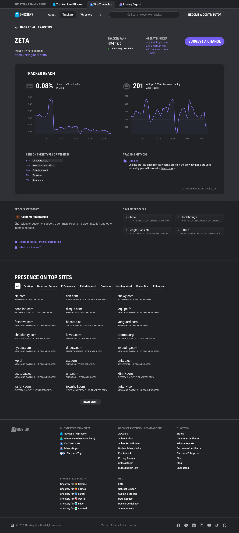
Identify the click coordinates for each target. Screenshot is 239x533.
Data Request (125, 498)
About (51, 14)
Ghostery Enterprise (188, 453)
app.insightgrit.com (157, 42)
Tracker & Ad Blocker (69, 4)
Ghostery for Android (73, 508)
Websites (86, 14)
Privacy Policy (118, 525)
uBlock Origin (125, 463)
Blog (179, 463)
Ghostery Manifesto (188, 438)
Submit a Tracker (127, 493)
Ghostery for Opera (72, 498)
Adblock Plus (125, 438)
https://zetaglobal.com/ (31, 55)
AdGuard (123, 433)
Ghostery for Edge (72, 503)
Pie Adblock (124, 453)
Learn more (167, 168)
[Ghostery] (24, 14)
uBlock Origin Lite (128, 468)
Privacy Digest (132, 4)
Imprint (133, 525)
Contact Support (127, 489)
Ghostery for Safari (72, 493)
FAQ (120, 484)
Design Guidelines (128, 503)
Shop (179, 458)
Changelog (183, 468)
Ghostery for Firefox (73, 489)
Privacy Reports (185, 443)
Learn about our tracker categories (40, 241)
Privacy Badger (126, 458)
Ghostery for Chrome (73, 484)
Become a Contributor (205, 14)
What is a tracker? (30, 247)
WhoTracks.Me (102, 4)
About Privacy (126, 508)
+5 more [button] (150, 53)
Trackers (67, 14)
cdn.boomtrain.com (157, 49)
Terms (104, 525)
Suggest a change (204, 41)
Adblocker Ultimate (129, 443)
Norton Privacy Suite (129, 448)
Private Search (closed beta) (79, 438)
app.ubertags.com (156, 46)
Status (180, 433)
